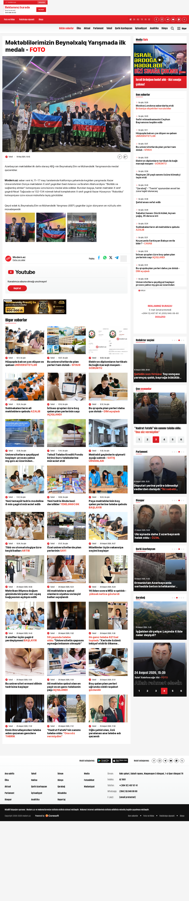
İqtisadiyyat (141, 28)
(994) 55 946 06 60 (128, 791)
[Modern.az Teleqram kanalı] (167, 19)
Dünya (165, 28)
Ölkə (79, 28)
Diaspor (8, 799)
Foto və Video (9, 19)
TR (142, 19)
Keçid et (17, 288)
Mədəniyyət (89, 786)
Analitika (154, 28)
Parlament (98, 28)
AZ (130, 19)
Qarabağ (61, 786)
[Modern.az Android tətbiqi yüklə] (104, 760)
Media (86, 773)
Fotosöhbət (89, 780)
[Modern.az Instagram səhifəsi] (162, 19)
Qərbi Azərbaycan (123, 28)
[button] (172, 340)
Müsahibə (62, 793)
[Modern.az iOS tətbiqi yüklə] (120, 760)
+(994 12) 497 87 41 (128, 785)
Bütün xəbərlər (66, 28)
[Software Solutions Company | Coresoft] (52, 815)
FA (145, 19)
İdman (60, 773)
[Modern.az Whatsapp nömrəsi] (179, 19)
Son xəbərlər (133, 815)
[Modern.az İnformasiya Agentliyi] (16, 760)
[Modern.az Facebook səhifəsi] (156, 19)
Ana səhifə (9, 773)
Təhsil (109, 28)
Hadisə (34, 780)
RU (138, 19)
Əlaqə (41, 19)
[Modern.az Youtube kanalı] (173, 19)
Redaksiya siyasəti (26, 19)
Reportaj (61, 799)
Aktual (87, 28)
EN (134, 19)
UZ (149, 19)
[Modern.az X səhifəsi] (184, 19)
